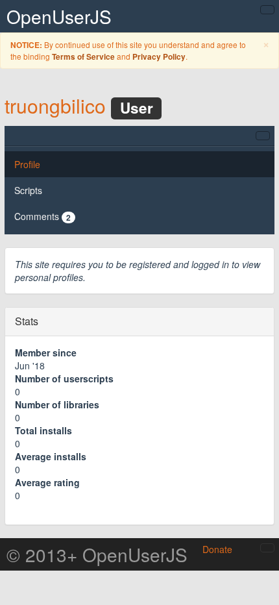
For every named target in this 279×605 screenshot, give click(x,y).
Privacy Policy (159, 56)
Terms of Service (83, 56)
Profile (27, 164)
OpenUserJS (59, 16)
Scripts (28, 190)
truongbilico (55, 105)
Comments (42, 216)
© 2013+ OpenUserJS (97, 554)
